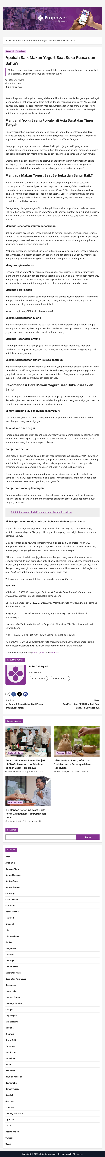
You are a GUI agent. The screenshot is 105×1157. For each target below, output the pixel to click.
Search (88, 837)
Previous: (24, 704)
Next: (81, 704)
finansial (9, 924)
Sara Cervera (39, 652)
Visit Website (38, 678)
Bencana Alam (12, 869)
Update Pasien (12, 1132)
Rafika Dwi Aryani (16, 79)
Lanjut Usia (10, 991)
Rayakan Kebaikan (13, 1077)
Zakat (20, 753)
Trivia (8, 1125)
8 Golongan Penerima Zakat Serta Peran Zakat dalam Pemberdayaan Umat (25, 814)
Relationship (11, 1083)
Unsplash (54, 652)
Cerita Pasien (11, 899)
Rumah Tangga (12, 1089)
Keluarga (9, 960)
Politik (8, 1064)
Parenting (10, 1046)
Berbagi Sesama (13, 875)
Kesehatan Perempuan (16, 979)
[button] (7, 694)
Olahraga (9, 1034)
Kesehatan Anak (13, 973)
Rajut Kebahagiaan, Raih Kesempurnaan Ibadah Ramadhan (41, 512)
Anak (7, 856)
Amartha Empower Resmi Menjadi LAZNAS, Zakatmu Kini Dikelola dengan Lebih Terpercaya (25, 764)
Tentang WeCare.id (14, 1113)
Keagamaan (10, 948)
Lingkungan (11, 1015)
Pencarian (12, 830)
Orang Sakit (10, 1040)
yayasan (9, 1138)
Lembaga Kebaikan (14, 1003)
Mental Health (11, 1022)
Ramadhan (20, 51)
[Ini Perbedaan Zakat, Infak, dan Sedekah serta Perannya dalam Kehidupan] (77, 741)
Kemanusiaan (11, 966)
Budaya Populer (12, 887)
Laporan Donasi (12, 997)
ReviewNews (64, 1154)
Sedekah (9, 1095)
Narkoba (9, 1028)
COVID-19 (9, 905)
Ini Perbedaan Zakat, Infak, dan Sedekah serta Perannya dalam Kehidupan (72, 764)
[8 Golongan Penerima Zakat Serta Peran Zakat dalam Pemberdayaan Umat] (28, 791)
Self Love (9, 1101)
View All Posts (60, 678)
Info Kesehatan (12, 936)
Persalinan (10, 1058)
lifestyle (9, 1009)
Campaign (10, 893)
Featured (10, 51)
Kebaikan (9, 954)
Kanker (8, 942)
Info (7, 930)
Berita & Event (11, 881)
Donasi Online (12, 911)
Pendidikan (10, 1052)
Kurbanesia (10, 985)
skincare (9, 1107)
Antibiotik (10, 863)
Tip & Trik (9, 1119)
